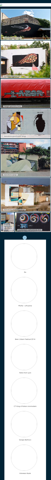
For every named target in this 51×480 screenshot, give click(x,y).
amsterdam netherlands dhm (29, 230)
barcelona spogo (10, 175)
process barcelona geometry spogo (8, 227)
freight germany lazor (12, 106)
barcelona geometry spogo (14, 210)
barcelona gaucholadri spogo (15, 136)
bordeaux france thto (12, 38)
